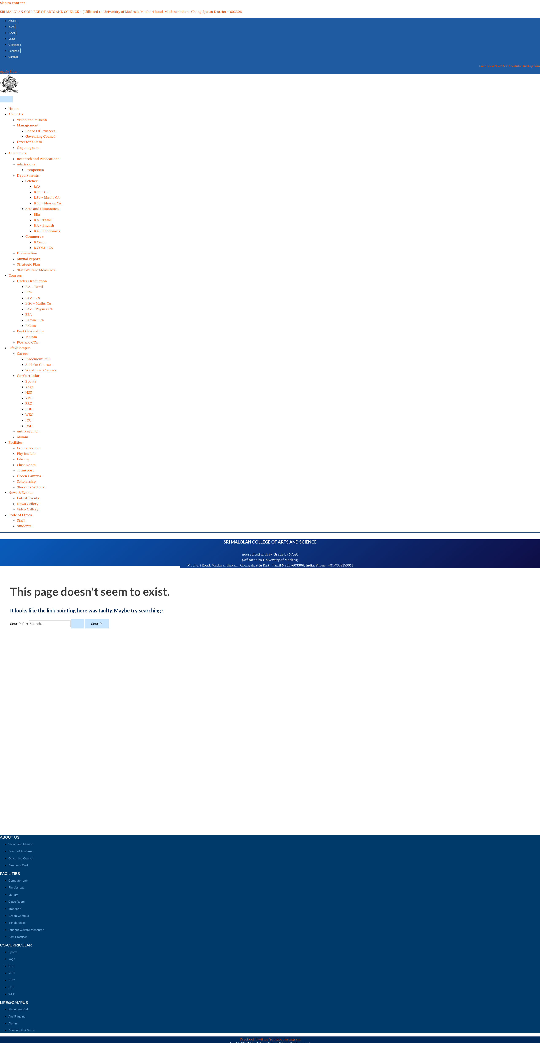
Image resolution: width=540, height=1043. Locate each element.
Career (22, 353)
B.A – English (44, 225)
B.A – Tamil (42, 220)
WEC (29, 414)
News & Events (20, 492)
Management (28, 125)
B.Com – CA (34, 320)
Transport (25, 470)
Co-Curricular (28, 375)
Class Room (26, 465)
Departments (28, 175)
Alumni (22, 437)
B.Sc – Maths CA (46, 197)
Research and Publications (38, 159)
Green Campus (29, 476)
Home (13, 108)
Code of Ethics (20, 515)
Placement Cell (37, 359)
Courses (15, 275)
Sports (30, 381)
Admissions (26, 164)
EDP (28, 409)
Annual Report (28, 259)
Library (23, 459)
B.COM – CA (43, 248)
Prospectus (34, 170)
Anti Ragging (27, 431)
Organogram (27, 147)
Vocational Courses (41, 370)
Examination (27, 253)
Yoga (29, 387)
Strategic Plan (28, 264)
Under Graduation (32, 281)
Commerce (34, 236)
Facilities (15, 442)
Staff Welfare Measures (36, 270)
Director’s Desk (29, 142)
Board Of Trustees (40, 131)
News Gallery (27, 504)
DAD (28, 426)
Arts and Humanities (42, 209)
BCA (37, 186)
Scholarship (26, 481)
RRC (28, 403)
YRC (28, 398)
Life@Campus (19, 348)
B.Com (39, 242)
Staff (21, 520)
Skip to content (12, 3)
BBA (37, 214)
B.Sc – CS (41, 192)
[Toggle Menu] (6, 99)
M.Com (31, 337)
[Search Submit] (77, 623)
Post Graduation (30, 331)
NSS (28, 392)
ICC (28, 420)
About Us (15, 114)
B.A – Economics (47, 231)
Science (31, 181)
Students (24, 526)
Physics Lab (26, 453)
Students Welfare (31, 487)
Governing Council (40, 136)
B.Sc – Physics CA (47, 203)
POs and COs (27, 342)
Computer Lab (28, 448)
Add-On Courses (38, 364)
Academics (17, 153)
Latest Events (28, 498)
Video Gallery (27, 509)
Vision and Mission (32, 120)
